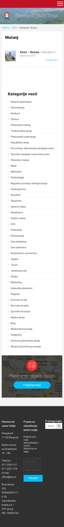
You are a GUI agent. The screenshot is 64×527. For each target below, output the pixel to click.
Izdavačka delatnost (21, 288)
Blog (13, 323)
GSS (13, 224)
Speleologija (17, 177)
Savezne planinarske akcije (25, 340)
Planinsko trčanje (20, 160)
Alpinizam (16, 171)
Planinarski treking (21, 125)
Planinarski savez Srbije (36, 15)
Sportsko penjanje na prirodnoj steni (30, 154)
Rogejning (16, 334)
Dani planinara (18, 247)
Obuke (14, 276)
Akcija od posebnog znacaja (26, 346)
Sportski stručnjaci (21, 311)
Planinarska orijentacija (23, 136)
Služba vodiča (18, 218)
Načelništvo (17, 212)
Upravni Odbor (18, 206)
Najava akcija (18, 317)
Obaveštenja (17, 107)
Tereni (14, 265)
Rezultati (15, 195)
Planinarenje (17, 235)
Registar (15, 294)
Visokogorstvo (18, 189)
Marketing (16, 282)
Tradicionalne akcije (21, 131)
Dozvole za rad (19, 299)
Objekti (14, 259)
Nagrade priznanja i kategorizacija (29, 183)
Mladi (14, 165)
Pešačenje (16, 230)
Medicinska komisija (21, 329)
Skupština (16, 200)
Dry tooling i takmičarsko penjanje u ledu (32, 148)
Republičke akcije (20, 142)
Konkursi (15, 113)
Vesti (14, 28)
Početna (5, 28)
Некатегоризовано (21, 101)
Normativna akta (20, 305)
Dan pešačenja (19, 241)
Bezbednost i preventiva (24, 253)
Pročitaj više (52, 60)
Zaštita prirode (19, 270)
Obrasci (15, 119)
